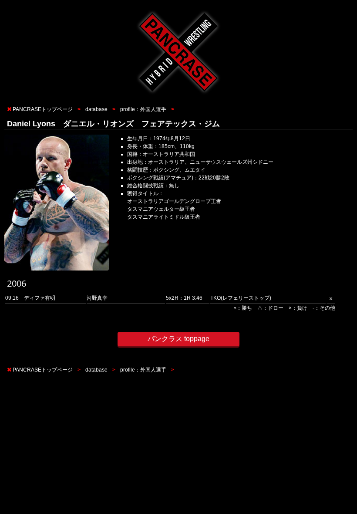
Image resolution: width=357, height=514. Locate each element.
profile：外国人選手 (143, 109)
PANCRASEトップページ (43, 109)
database (96, 109)
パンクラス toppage (178, 338)
